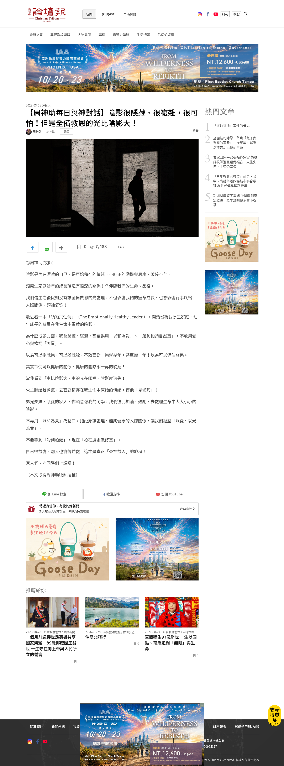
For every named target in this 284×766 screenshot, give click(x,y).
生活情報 (143, 34)
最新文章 (36, 34)
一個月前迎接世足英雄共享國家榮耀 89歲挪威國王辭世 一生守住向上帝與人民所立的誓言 (51, 645)
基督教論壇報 (60, 34)
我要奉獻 (186, 509)
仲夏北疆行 (95, 637)
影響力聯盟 (121, 34)
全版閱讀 (130, 14)
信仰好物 (108, 14)
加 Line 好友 (57, 493)
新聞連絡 (58, 726)
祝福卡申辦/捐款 (247, 726)
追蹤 (66, 131)
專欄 (102, 34)
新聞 (89, 14)
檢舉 (196, 130)
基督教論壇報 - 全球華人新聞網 (47, 14)
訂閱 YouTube (172, 493)
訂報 (225, 14)
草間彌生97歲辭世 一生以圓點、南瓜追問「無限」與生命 (171, 643)
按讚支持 (113, 493)
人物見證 (84, 34)
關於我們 (36, 726)
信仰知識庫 (166, 34)
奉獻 (236, 14)
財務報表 (219, 726)
